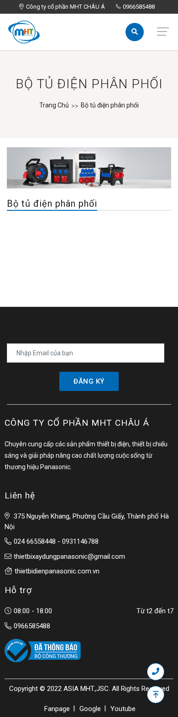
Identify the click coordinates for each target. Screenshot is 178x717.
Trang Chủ (54, 105)
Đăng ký (88, 381)
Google (90, 709)
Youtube (123, 709)
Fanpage (57, 709)
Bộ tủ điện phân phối (110, 105)
